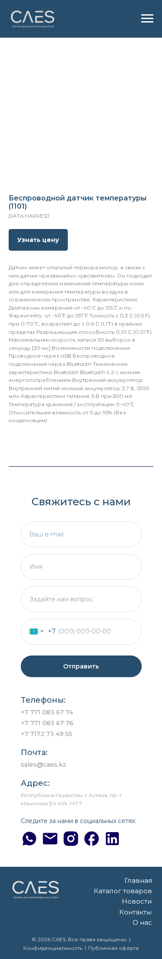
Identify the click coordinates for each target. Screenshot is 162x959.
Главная (138, 880)
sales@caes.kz (43, 764)
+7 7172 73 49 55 (46, 734)
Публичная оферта (113, 948)
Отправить (81, 666)
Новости (137, 901)
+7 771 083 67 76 (47, 723)
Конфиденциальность (52, 948)
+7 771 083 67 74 (47, 712)
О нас (142, 922)
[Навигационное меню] (147, 18)
